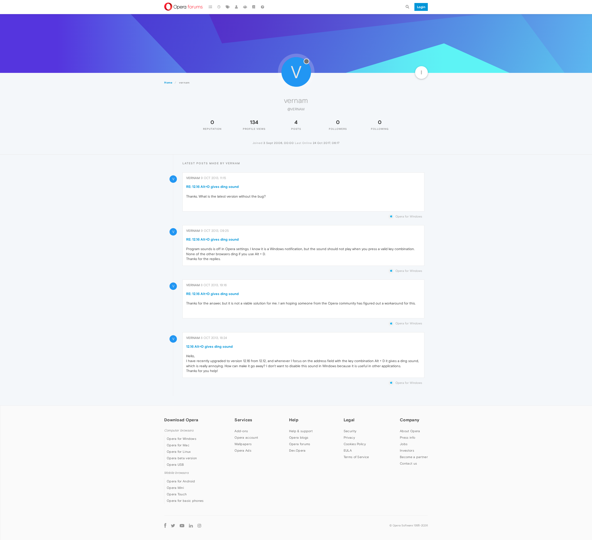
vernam (193, 178)
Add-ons (241, 431)
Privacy (349, 437)
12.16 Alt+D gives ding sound (209, 346)
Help (293, 419)
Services (243, 419)
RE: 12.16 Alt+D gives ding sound (212, 187)
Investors (407, 450)
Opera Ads (242, 450)
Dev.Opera (297, 450)
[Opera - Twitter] (173, 525)
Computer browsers (179, 430)
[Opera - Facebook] (165, 525)
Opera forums (299, 444)
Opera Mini (175, 488)
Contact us (408, 463)
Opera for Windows (181, 439)
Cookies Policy (355, 444)
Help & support (301, 431)
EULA (348, 450)
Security (350, 431)
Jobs (403, 444)
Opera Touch (177, 494)
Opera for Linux (179, 451)
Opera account (246, 437)
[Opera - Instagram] (199, 525)
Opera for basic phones (185, 501)
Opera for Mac (178, 445)
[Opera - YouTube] (182, 525)
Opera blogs (298, 437)
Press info (407, 437)
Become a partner (414, 457)
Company (409, 419)
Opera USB (175, 464)
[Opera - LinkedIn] (191, 525)
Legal (349, 419)
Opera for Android (181, 481)
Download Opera (181, 419)
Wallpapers (243, 444)
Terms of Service (356, 457)
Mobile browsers (176, 473)
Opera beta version (182, 458)
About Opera (410, 431)
